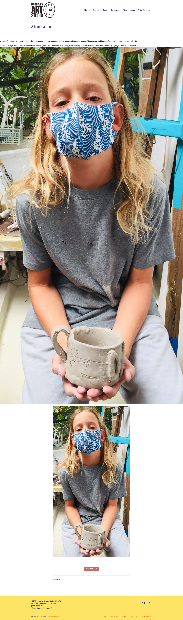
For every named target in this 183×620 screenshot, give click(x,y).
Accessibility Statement (54, 616)
